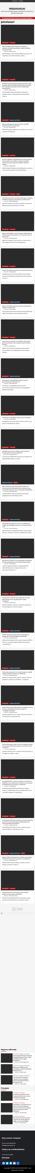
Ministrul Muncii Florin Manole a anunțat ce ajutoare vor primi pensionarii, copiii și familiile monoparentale (16, 48)
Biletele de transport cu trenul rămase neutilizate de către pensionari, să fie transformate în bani (17, 561)
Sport (30, 18)
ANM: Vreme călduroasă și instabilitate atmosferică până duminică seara (22, 1069)
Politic (12, 18)
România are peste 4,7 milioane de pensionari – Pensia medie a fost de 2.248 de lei (16, 452)
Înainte (20, 909)
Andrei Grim (12, 51)
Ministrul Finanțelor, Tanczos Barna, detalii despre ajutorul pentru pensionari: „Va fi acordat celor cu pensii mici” (17, 234)
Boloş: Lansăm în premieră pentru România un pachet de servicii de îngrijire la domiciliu (15, 635)
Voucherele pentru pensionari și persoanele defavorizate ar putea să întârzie (15, 893)
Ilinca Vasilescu (13, 528)
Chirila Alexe (12, 271)
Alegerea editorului (15, 120)
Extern (27, 18)
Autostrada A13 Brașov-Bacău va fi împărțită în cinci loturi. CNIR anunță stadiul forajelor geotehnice (22, 1058)
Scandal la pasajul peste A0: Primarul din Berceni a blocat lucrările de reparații (21, 1096)
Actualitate (6, 18)
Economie (21, 18)
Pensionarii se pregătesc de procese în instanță (16, 417)
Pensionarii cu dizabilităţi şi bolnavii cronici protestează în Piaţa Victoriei (15, 381)
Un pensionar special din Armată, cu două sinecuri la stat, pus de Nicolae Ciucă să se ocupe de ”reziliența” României (17, 709)
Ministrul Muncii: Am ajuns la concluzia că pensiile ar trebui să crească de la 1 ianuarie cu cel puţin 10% (17, 858)
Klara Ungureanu (13, 201)
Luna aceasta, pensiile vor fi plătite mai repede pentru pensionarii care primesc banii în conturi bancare (16, 342)
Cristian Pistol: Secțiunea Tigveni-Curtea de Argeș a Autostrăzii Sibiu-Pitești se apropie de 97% (21, 1080)
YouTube (21, 1)
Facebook (14, 1)
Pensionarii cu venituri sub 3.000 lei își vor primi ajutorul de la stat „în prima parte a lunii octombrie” (16, 599)
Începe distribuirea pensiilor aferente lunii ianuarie (17, 270)
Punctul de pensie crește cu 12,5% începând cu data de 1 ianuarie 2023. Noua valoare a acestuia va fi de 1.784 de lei (17, 746)
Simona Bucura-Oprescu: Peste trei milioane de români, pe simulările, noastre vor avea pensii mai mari (17, 525)
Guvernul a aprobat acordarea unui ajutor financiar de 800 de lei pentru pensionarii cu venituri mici (17, 198)
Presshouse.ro (17, 8)
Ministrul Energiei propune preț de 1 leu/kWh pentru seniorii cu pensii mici (15, 125)
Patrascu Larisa (13, 825)
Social (16, 18)
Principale (12, 42)
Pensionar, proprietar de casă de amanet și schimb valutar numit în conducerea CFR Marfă (17, 672)
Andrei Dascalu (13, 238)
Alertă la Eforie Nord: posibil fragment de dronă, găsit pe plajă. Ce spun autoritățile (21, 1119)
